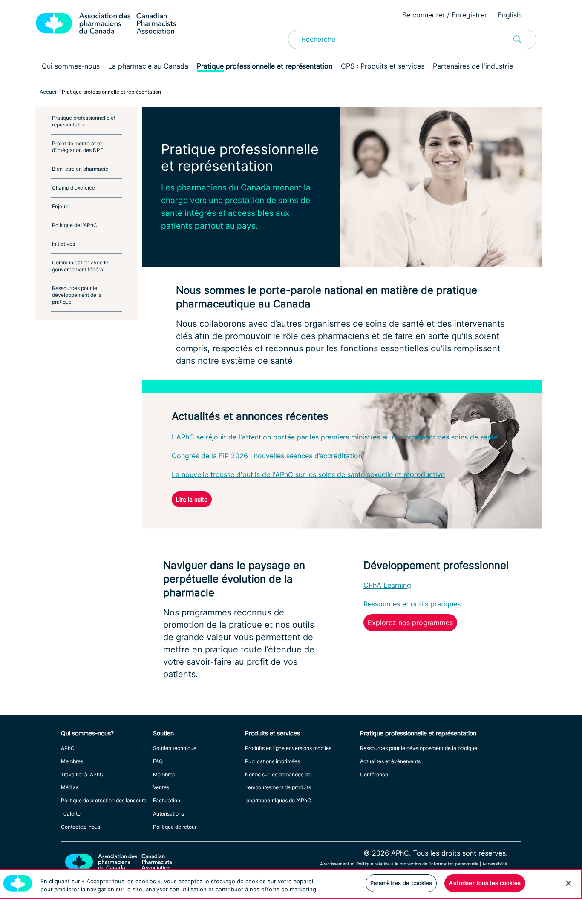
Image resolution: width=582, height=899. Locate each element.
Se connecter (423, 15)
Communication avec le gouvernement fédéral (80, 266)
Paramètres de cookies (401, 882)
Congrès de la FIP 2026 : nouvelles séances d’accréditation (267, 455)
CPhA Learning (387, 585)
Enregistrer (469, 15)
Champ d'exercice (73, 187)
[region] (291, 884)
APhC (68, 748)
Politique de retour (174, 827)
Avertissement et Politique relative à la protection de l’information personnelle (399, 863)
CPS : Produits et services (382, 66)
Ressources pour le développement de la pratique (77, 295)
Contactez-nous (80, 827)
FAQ (158, 761)
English (509, 15)
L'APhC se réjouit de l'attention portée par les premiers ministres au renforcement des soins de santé (335, 437)
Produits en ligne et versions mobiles (288, 748)
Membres (72, 761)
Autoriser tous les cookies (484, 882)
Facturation (166, 800)
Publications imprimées (272, 761)
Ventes (161, 787)
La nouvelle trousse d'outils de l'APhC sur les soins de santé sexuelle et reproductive (308, 474)
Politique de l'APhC (74, 225)
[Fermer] (568, 883)
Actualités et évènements (390, 761)
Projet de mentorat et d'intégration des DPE (77, 146)
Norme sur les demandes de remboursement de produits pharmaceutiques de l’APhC (278, 787)
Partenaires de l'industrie (473, 66)
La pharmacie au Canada (148, 66)
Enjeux (60, 206)
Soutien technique (174, 748)
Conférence (374, 774)
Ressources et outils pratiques (412, 604)
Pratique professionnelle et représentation (264, 66)
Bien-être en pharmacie (80, 169)
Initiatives (63, 244)
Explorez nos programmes (410, 622)
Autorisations (168, 813)
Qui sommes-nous (71, 66)
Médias (69, 787)
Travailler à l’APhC (82, 774)
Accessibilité (494, 863)
